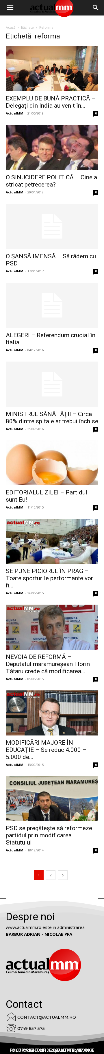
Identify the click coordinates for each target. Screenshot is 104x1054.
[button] (96, 7)
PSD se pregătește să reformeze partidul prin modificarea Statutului (49, 835)
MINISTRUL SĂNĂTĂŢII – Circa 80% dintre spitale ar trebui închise (52, 418)
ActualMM (14, 113)
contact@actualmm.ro (46, 1017)
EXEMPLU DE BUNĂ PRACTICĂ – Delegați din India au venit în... (51, 102)
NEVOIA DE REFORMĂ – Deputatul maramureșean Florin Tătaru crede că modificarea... (48, 664)
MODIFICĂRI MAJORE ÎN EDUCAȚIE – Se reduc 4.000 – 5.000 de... (46, 749)
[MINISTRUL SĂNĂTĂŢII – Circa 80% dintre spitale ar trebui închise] (52, 384)
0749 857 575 (31, 1028)
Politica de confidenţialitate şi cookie (52, 1050)
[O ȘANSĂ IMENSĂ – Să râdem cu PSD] (52, 226)
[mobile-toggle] (10, 7)
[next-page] (63, 875)
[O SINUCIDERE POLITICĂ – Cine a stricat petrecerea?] (52, 147)
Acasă (11, 27)
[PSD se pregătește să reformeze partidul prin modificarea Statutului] (52, 798)
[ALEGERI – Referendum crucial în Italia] (52, 305)
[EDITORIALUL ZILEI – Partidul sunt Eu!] (52, 463)
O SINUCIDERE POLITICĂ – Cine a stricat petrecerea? (51, 181)
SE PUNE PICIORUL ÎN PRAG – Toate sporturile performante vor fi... (49, 578)
